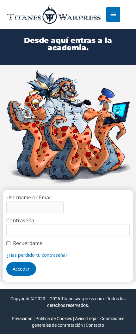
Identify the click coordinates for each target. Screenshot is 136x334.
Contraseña (20, 220)
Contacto (95, 325)
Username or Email (29, 197)
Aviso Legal (86, 318)
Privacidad (22, 318)
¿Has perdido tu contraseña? (37, 255)
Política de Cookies (53, 318)
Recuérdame (27, 243)
